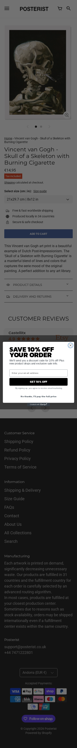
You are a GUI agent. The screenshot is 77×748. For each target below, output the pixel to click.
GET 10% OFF (38, 382)
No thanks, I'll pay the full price (38, 396)
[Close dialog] (70, 345)
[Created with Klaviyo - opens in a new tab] (38, 404)
